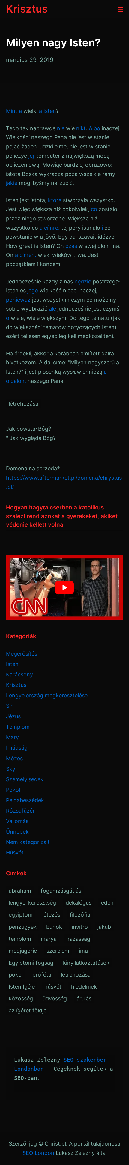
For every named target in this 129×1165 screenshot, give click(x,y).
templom (20, 939)
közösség (21, 998)
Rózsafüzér (20, 811)
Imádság (17, 748)
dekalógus (79, 903)
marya (49, 939)
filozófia (80, 914)
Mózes (14, 758)
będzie (82, 281)
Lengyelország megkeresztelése (47, 695)
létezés (51, 914)
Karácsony (19, 674)
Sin (10, 706)
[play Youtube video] (64, 587)
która (55, 200)
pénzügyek (23, 927)
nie (60, 128)
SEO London (38, 1153)
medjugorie (23, 951)
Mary (12, 737)
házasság (78, 939)
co (94, 209)
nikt (81, 128)
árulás (84, 998)
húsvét (53, 986)
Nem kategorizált (28, 842)
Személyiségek (25, 779)
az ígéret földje (27, 1010)
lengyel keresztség (32, 903)
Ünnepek (17, 831)
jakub (104, 927)
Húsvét (15, 852)
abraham (20, 891)
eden (107, 903)
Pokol (13, 790)
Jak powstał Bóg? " (30, 429)
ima (83, 951)
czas (71, 246)
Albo (94, 128)
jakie (11, 183)
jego (32, 290)
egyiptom (21, 914)
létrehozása (23, 403)
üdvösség (55, 998)
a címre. (50, 228)
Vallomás (17, 821)
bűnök (54, 927)
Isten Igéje (22, 986)
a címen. (25, 255)
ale (52, 309)
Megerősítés (21, 653)
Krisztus (16, 685)
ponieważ (18, 300)
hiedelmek (84, 986)
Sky (10, 769)
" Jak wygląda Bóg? (31, 438)
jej (31, 156)
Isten (50, 111)
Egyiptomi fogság (31, 963)
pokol (16, 974)
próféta (41, 974)
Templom (18, 727)
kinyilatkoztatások (86, 963)
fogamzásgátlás (61, 891)
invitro (80, 927)
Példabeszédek (25, 800)
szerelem (57, 951)
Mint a (14, 111)
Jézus (13, 716)
